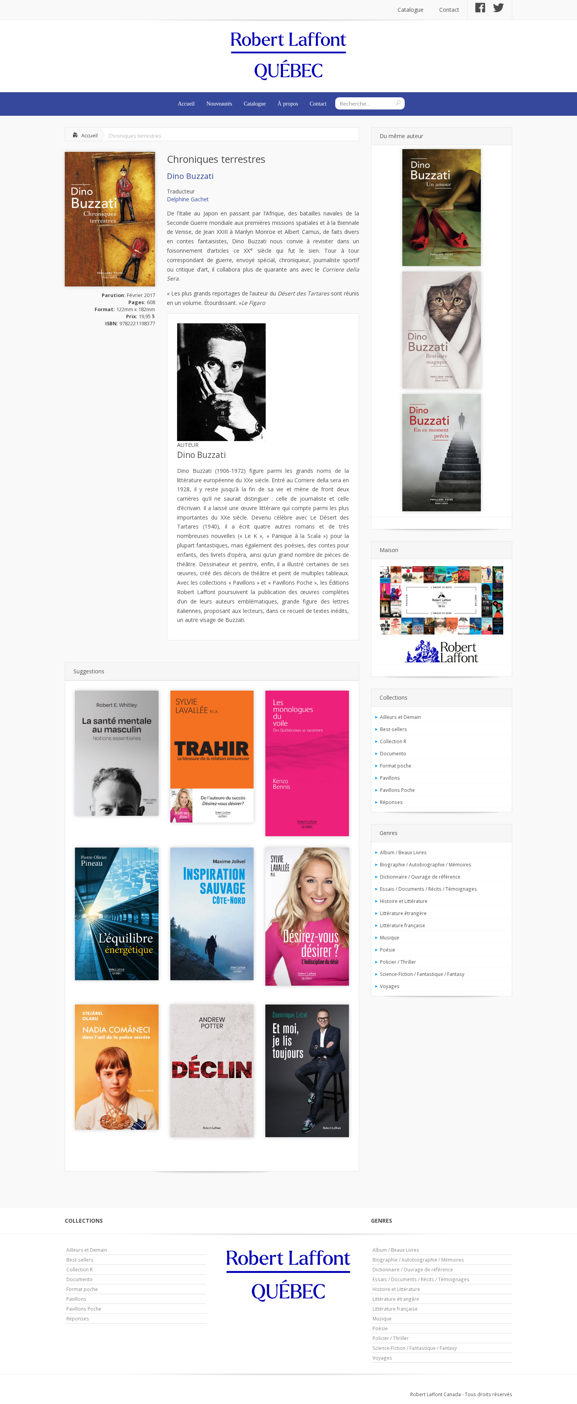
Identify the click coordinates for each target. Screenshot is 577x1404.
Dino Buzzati (190, 176)
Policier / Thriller (398, 962)
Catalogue (411, 9)
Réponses (391, 802)
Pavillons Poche (397, 790)
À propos (288, 104)
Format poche (395, 765)
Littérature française (402, 925)
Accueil (186, 104)
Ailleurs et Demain (400, 717)
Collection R (393, 741)
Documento (393, 753)
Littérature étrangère (403, 913)
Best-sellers (393, 729)
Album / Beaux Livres (403, 852)
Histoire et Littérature (403, 901)
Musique (389, 937)
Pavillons (390, 778)
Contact (449, 9)
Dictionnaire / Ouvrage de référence (420, 876)
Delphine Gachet (188, 199)
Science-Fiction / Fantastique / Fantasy (422, 974)
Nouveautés (219, 104)
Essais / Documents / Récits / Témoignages (428, 889)
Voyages (390, 986)
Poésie (387, 949)
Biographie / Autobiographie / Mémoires (425, 864)
